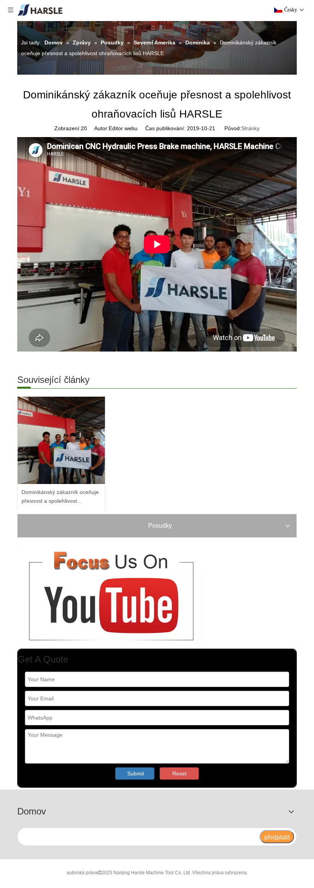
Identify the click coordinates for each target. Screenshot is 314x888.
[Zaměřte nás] (110, 593)
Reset (179, 773)
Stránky (250, 128)
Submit (135, 773)
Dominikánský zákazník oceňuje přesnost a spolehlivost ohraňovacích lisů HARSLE (60, 497)
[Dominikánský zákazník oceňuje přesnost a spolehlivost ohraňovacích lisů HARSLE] (61, 440)
